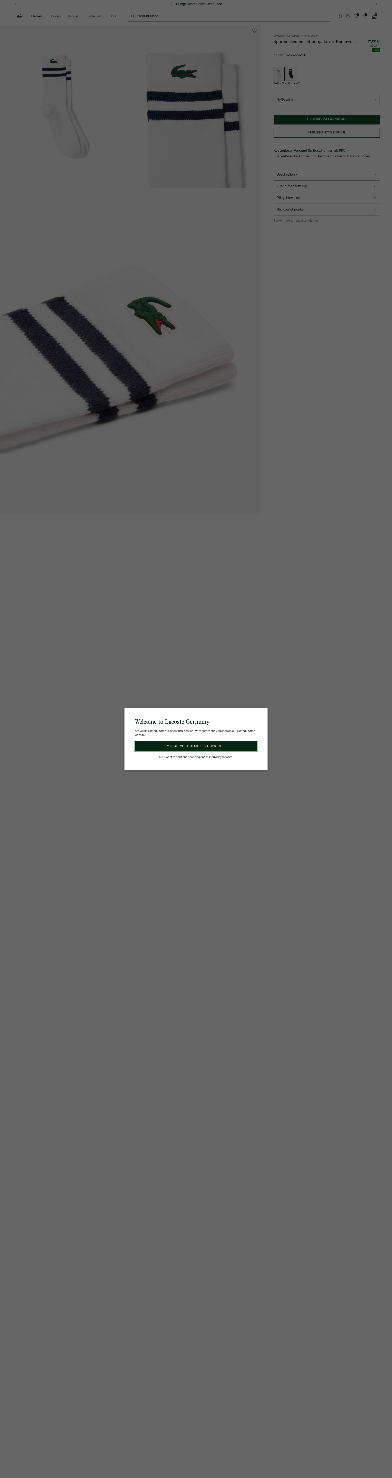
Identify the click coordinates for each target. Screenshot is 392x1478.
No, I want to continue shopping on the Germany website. (196, 757)
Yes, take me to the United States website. (196, 746)
